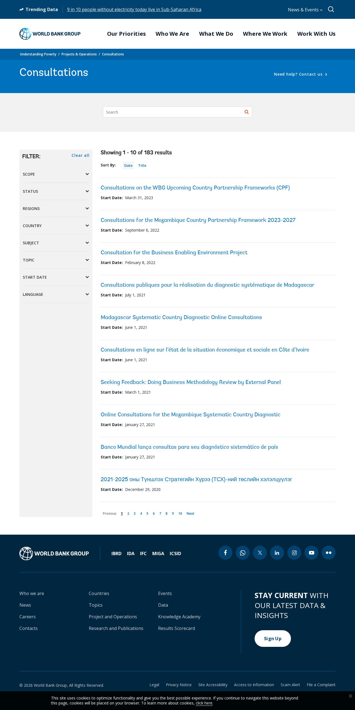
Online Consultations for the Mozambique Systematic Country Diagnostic (190, 415)
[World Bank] (59, 553)
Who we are (31, 593)
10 (181, 512)
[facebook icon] (225, 553)
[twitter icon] (260, 553)
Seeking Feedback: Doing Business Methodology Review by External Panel (191, 382)
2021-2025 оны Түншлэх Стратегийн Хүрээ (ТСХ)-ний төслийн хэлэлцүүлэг (196, 480)
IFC (143, 553)
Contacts (28, 628)
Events (165, 593)
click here (204, 703)
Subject (31, 242)
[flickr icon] (329, 553)
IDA (131, 553)
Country (32, 225)
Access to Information (254, 685)
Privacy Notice (179, 685)
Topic (28, 260)
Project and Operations (113, 617)
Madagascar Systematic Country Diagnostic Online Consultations (181, 318)
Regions (31, 208)
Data (163, 605)
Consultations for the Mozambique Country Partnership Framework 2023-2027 (198, 220)
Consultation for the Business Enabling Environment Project (174, 253)
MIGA (158, 553)
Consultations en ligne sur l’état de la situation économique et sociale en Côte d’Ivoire (205, 350)
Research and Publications (116, 628)
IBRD (116, 553)
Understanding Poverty (38, 54)
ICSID (175, 553)
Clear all (80, 155)
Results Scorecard (176, 628)
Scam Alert (290, 685)
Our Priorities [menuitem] (126, 33)
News (25, 605)
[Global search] (331, 9)
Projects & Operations (79, 54)
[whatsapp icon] (243, 553)
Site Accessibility (212, 685)
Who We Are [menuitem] (172, 33)
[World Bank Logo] (49, 34)
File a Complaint (321, 685)
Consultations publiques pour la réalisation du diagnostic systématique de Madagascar (207, 285)
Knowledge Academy (179, 617)
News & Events (304, 10)
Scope (29, 174)
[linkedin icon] (277, 553)
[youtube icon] (311, 553)
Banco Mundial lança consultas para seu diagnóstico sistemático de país (189, 447)
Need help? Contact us (299, 74)
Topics (96, 605)
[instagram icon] (294, 553)
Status (30, 191)
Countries (99, 593)
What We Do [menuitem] (216, 33)
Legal (154, 685)
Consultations (113, 54)
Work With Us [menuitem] (316, 33)
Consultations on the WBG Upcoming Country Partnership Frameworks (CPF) (195, 188)
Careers (27, 617)
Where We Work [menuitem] (265, 33)
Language (33, 294)
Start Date (35, 277)
